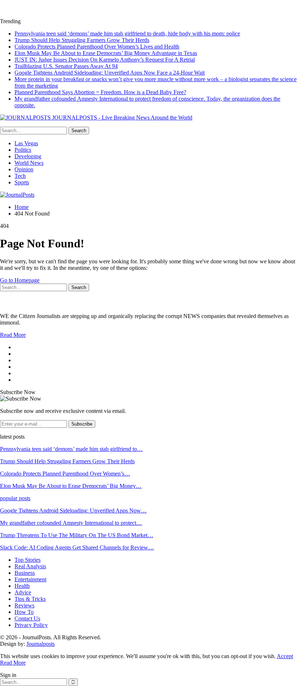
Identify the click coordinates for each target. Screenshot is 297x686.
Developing (27, 156)
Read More (13, 335)
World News (28, 163)
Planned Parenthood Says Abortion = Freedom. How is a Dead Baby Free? (100, 92)
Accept (285, 656)
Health (22, 586)
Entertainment (30, 579)
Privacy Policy (31, 625)
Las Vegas (26, 143)
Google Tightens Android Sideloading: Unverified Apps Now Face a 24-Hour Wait (109, 73)
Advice (22, 592)
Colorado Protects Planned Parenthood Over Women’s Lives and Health (96, 46)
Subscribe (81, 424)
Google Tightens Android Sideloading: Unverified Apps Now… (73, 510)
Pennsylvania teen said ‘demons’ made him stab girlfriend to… (71, 449)
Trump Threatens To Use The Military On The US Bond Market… (76, 535)
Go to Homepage (19, 280)
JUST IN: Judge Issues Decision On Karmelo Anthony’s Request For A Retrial (104, 60)
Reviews (24, 605)
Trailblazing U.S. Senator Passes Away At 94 (66, 66)
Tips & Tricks (30, 599)
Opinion (23, 169)
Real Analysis (30, 566)
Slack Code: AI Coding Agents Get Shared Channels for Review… (77, 547)
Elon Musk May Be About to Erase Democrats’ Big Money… (71, 486)
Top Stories (27, 560)
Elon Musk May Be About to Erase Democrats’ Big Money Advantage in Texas (105, 53)
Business (24, 573)
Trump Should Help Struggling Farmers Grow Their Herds (81, 40)
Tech (20, 176)
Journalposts (40, 644)
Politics (22, 150)
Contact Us (27, 618)
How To (24, 612)
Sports (21, 182)
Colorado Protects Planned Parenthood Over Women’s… (65, 473)
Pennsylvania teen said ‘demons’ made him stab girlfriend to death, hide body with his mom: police (127, 33)
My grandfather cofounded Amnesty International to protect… (71, 523)
